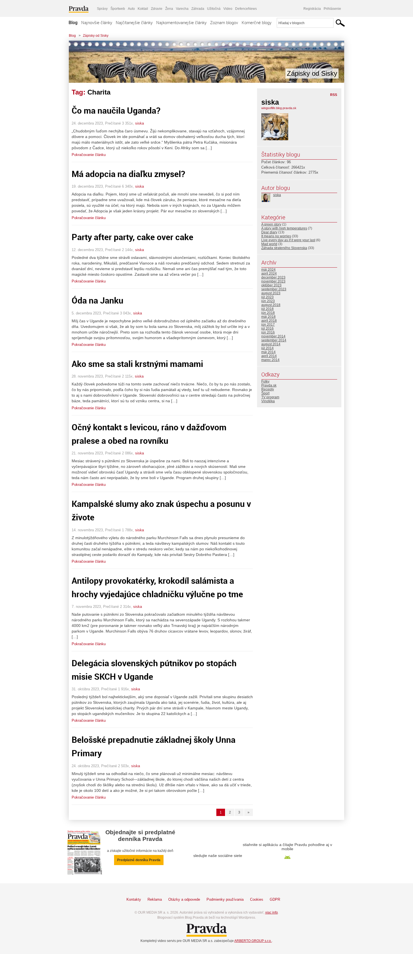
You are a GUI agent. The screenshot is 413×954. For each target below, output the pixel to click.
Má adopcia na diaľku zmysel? (128, 174)
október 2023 (271, 285)
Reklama (155, 899)
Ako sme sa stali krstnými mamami (137, 363)
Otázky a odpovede (184, 899)
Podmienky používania (225, 899)
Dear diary (269, 232)
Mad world (269, 244)
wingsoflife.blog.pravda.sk (278, 108)
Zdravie (156, 9)
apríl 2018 (269, 321)
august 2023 (270, 293)
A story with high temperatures (284, 228)
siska (139, 123)
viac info (271, 912)
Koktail (143, 9)
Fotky (265, 381)
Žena (169, 9)
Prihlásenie (332, 9)
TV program (270, 397)
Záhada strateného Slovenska (284, 248)
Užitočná (214, 9)
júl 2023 (267, 297)
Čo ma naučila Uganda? (116, 110)
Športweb (117, 9)
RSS (333, 95)
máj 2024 (268, 270)
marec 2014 (270, 360)
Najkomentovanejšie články (181, 22)
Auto (131, 9)
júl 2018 (267, 309)
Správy (102, 9)
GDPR (275, 899)
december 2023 (273, 277)
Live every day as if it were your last (288, 240)
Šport (265, 393)
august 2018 (270, 305)
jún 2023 (268, 301)
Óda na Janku (97, 300)
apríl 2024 (269, 273)
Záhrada (197, 9)
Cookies (256, 899)
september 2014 (273, 340)
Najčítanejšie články (134, 22)
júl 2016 (267, 328)
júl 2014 (267, 348)
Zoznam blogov (224, 22)
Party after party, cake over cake (132, 237)
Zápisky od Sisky (95, 36)
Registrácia (312, 9)
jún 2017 (268, 325)
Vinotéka (268, 401)
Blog (73, 22)
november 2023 (273, 281)
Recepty (267, 389)
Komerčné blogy (256, 22)
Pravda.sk (268, 385)
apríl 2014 (269, 356)
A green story (271, 224)
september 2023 (273, 289)
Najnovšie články (96, 22)
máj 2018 (268, 317)
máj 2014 (268, 352)
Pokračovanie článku (89, 155)
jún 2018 (268, 313)
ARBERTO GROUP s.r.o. (253, 941)
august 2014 (270, 344)
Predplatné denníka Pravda (138, 860)
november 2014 (273, 336)
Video (227, 9)
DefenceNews (246, 9)
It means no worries (276, 236)
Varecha (182, 9)
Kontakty (133, 899)
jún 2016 (268, 332)
